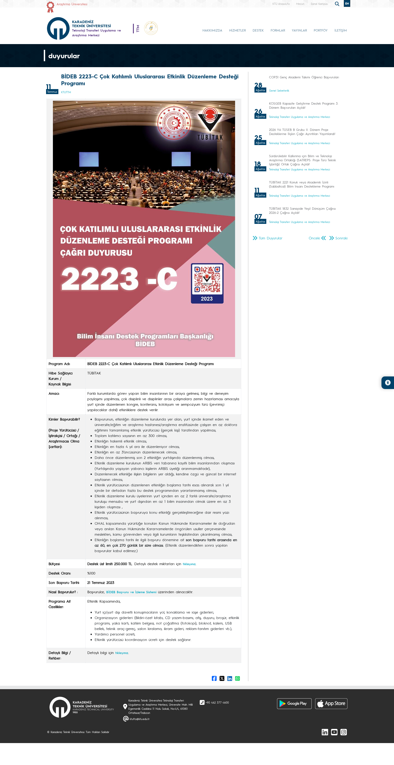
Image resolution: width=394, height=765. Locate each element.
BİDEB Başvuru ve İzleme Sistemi (131, 592)
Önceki (314, 238)
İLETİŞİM (340, 30)
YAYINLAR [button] (299, 30)
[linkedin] (325, 732)
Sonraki (341, 238)
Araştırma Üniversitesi (72, 4)
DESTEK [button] (258, 30)
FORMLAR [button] (278, 30)
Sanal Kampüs (319, 3)
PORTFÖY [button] (321, 30)
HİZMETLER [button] (237, 30)
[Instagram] (343, 732)
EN (347, 3)
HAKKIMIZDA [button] (212, 30)
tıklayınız (189, 564)
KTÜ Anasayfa (281, 3)
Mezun (300, 3)
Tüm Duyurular (271, 238)
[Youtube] (334, 732)
